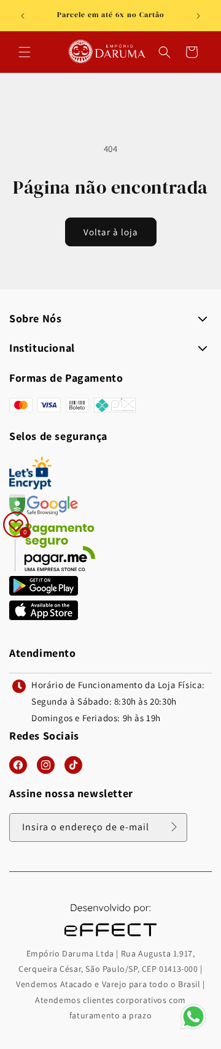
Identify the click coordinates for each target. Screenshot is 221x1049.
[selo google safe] (43, 513)
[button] (24, 52)
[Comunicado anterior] (22, 15)
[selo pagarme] (52, 568)
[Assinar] (173, 826)
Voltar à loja (110, 232)
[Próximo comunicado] (198, 15)
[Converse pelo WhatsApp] (193, 1028)
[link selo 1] (43, 592)
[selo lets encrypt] (30, 486)
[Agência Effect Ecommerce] (110, 938)
